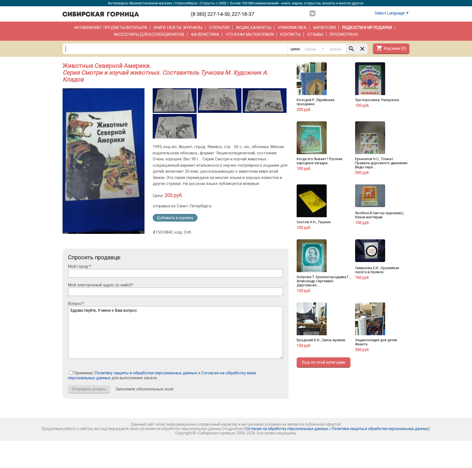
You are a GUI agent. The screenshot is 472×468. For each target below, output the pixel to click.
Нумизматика (292, 27)
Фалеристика (205, 34)
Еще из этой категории (323, 362)
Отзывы (315, 34)
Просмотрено (344, 34)
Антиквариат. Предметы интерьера (110, 27)
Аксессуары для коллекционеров (149, 34)
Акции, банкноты (253, 27)
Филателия (324, 27)
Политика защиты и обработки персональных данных (380, 428)
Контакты (290, 34)
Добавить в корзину (175, 218)
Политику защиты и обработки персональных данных (146, 372)
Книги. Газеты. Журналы (178, 27)
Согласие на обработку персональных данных (286, 428)
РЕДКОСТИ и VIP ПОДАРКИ (367, 27)
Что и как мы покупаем (250, 34)
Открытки (219, 27)
